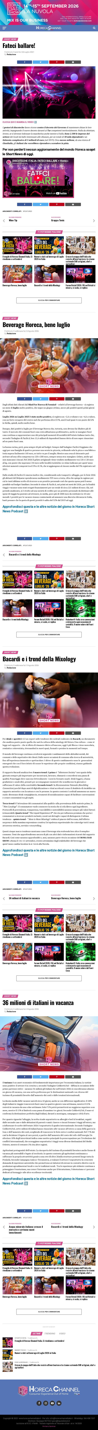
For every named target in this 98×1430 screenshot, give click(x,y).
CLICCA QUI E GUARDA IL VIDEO (18, 122)
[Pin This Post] (56, 62)
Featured (28, 211)
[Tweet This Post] (40, 62)
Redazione (11, 54)
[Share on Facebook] (24, 62)
